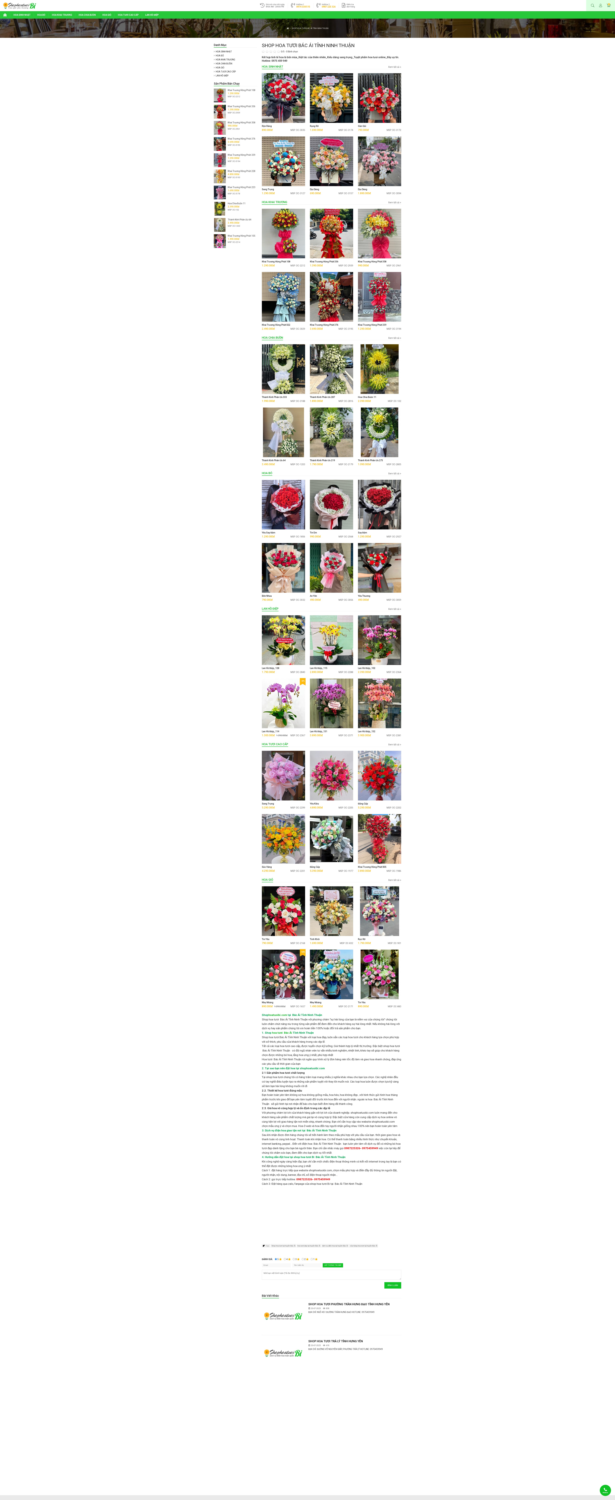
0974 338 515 (303, 6)
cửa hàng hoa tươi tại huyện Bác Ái (363, 1246)
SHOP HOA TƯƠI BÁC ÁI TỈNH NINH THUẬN (310, 28)
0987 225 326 (329, 6)
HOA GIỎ (106, 15)
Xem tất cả (394, 67)
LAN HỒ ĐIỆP (152, 15)
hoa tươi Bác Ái (282, 1032)
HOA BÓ (41, 15)
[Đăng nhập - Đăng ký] (600, 5)
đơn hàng (351, 5)
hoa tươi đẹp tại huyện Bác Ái (308, 1246)
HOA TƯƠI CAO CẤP (128, 15)
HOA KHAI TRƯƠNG (62, 15)
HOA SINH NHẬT (22, 15)
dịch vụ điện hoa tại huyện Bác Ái (335, 1246)
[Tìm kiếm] (592, 5)
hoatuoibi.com (277, 1015)
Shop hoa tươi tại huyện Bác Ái (283, 1246)
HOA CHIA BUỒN (87, 15)
